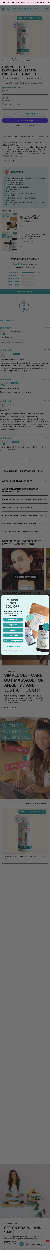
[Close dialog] (46, 598)
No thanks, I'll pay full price (13, 651)
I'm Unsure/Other (13, 646)
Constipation (13, 635)
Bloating (13, 630)
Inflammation (13, 619)
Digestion (13, 625)
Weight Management (13, 640)
